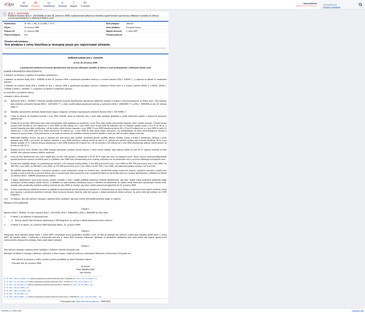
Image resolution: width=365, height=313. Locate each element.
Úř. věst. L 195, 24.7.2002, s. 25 (17, 288)
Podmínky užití (358, 311)
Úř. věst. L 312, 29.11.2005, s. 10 (89, 297)
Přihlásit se (312, 6)
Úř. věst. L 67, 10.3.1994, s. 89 (17, 281)
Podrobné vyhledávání (331, 7)
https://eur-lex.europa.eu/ (87, 301)
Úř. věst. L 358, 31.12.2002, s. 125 (18, 290)
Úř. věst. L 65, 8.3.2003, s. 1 (81, 281)
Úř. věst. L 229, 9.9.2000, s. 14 (17, 297)
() (131, 79)
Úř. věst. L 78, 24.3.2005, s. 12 (81, 285)
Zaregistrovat (301, 6)
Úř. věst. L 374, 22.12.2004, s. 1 (85, 278)
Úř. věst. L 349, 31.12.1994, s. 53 (18, 278)
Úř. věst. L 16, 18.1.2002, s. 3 (16, 285)
